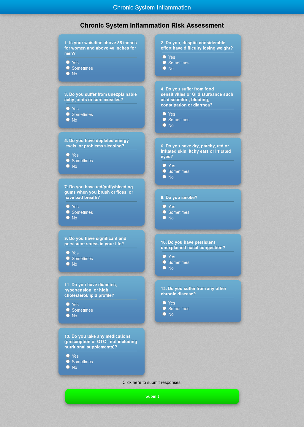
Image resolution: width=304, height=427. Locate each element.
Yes (75, 62)
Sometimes (82, 68)
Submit (152, 396)
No (74, 74)
